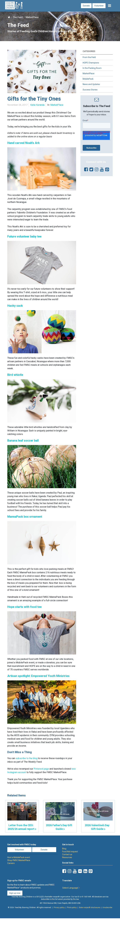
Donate (86, 5)
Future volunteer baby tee (24, 236)
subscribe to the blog (27, 758)
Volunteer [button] (19, 849)
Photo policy (72, 907)
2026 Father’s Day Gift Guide (59, 827)
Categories (89, 51)
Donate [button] (44, 849)
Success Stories (90, 89)
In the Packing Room (92, 68)
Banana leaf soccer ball (23, 440)
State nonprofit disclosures (89, 907)
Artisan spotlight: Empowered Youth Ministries (38, 676)
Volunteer (99, 5)
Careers (11, 863)
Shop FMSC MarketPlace (18, 860)
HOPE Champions (91, 63)
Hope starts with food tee (24, 607)
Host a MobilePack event (18, 857)
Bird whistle (15, 374)
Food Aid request (70, 851)
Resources (67, 857)
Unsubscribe (107, 907)
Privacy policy (59, 907)
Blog (64, 848)
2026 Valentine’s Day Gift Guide (97, 827)
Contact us (67, 854)
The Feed (18, 17)
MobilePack (88, 79)
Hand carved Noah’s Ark (23, 143)
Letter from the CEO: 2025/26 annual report (21, 827)
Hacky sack (15, 305)
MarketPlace (32, 17)
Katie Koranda (37, 104)
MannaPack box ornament (24, 516)
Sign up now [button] (14, 893)
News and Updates (91, 84)
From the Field (89, 57)
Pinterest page (41, 768)
